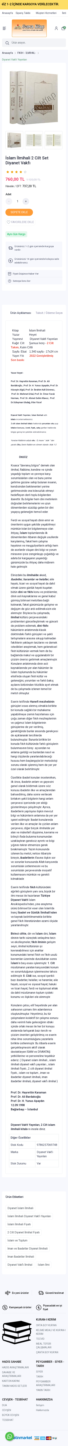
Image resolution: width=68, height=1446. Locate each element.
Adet (8, 194)
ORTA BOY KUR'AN (46, 1325)
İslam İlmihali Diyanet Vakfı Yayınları (29, 1216)
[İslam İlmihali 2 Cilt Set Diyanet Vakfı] (33, 98)
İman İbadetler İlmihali (20, 1256)
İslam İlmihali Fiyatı (19, 1224)
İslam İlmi (44, 1264)
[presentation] (3, 140)
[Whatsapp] (9, 1436)
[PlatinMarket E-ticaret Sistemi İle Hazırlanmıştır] (21, 1438)
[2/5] (9, 172)
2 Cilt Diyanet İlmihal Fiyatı (23, 1232)
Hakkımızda (42, 1410)
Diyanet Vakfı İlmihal (19, 1264)
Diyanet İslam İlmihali (20, 1208)
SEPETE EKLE (19, 212)
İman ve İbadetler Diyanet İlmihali (27, 1248)
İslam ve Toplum (17, 1240)
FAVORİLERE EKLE (22, 222)
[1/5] (7, 172)
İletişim (40, 1405)
